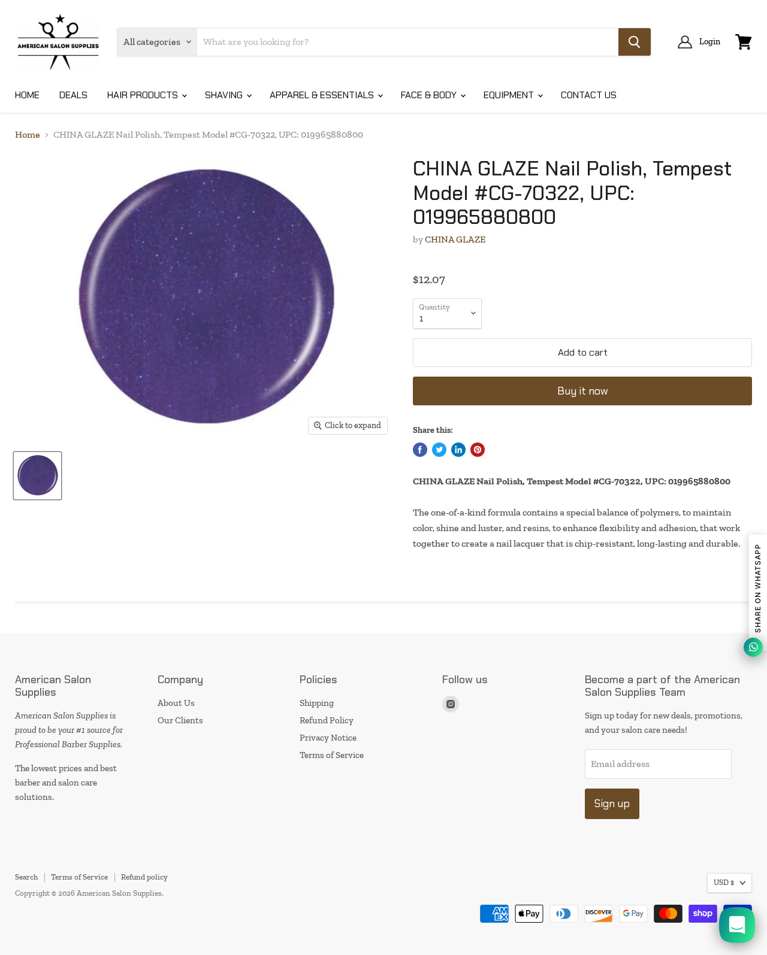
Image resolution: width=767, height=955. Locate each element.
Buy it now (582, 391)
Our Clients (180, 720)
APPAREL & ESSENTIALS (323, 95)
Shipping (317, 703)
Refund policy (144, 876)
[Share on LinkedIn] (458, 449)
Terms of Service (332, 755)
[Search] (634, 42)
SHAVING (225, 95)
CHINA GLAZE (455, 239)
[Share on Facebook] (420, 449)
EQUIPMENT (510, 95)
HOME (27, 95)
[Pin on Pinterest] (477, 449)
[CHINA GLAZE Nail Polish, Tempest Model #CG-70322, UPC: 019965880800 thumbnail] (37, 475)
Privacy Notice (328, 737)
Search (26, 876)
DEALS (73, 95)
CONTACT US (589, 95)
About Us (176, 703)
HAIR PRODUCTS (143, 95)
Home (27, 134)
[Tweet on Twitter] (439, 449)
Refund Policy (327, 720)
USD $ (724, 882)
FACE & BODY (430, 95)
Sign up (612, 803)
